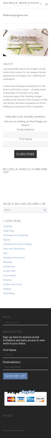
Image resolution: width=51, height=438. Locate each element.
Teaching (7, 226)
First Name (25, 139)
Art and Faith (9, 271)
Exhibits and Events (12, 284)
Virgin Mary (8, 230)
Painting (7, 289)
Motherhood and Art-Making (17, 244)
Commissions (9, 275)
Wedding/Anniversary (14, 257)
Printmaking (9, 293)
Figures (6, 239)
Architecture (9, 266)
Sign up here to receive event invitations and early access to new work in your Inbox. (24, 340)
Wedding (7, 262)
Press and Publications (14, 248)
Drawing (7, 280)
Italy (5, 253)
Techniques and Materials (15, 235)
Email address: (12, 362)
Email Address (25, 129)
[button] (46, 4)
